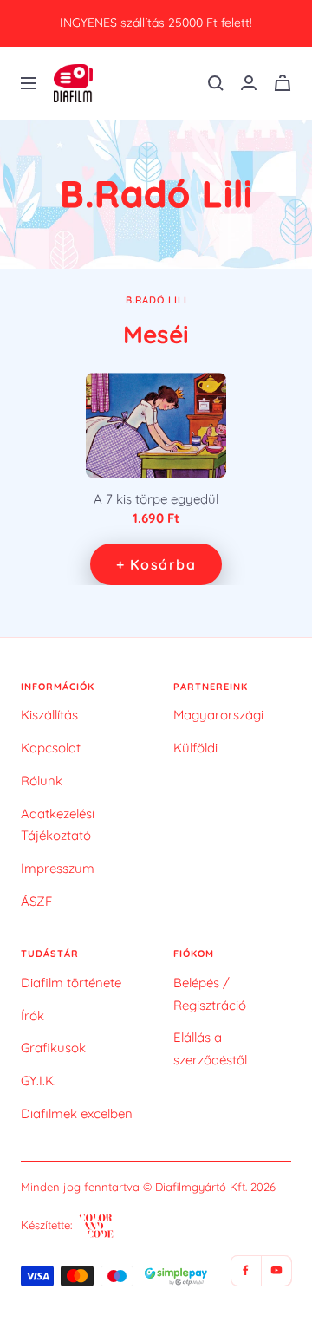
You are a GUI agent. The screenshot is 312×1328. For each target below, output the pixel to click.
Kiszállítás (49, 714)
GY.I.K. (38, 1080)
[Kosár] (282, 83)
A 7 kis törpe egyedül (156, 499)
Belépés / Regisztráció (209, 993)
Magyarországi (218, 714)
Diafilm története (71, 982)
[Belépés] (249, 82)
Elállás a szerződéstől (210, 1048)
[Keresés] (216, 83)
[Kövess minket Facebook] (246, 1270)
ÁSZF (36, 901)
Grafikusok (53, 1047)
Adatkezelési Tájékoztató (57, 824)
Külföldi (195, 747)
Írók (32, 1015)
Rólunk (41, 780)
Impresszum (57, 868)
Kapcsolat (51, 747)
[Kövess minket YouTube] (276, 1270)
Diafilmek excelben (77, 1113)
